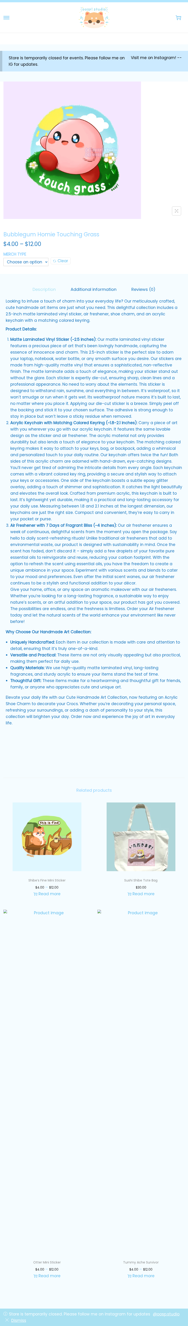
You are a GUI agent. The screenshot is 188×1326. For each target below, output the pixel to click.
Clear (63, 261)
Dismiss (18, 1320)
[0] (178, 17)
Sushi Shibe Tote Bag (141, 880)
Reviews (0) (143, 289)
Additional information (93, 289)
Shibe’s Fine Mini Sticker (47, 880)
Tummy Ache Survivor (141, 1262)
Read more (50, 894)
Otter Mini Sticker (47, 1262)
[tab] (44, 289)
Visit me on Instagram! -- (156, 57)
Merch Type (14, 254)
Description (44, 289)
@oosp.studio (166, 1314)
